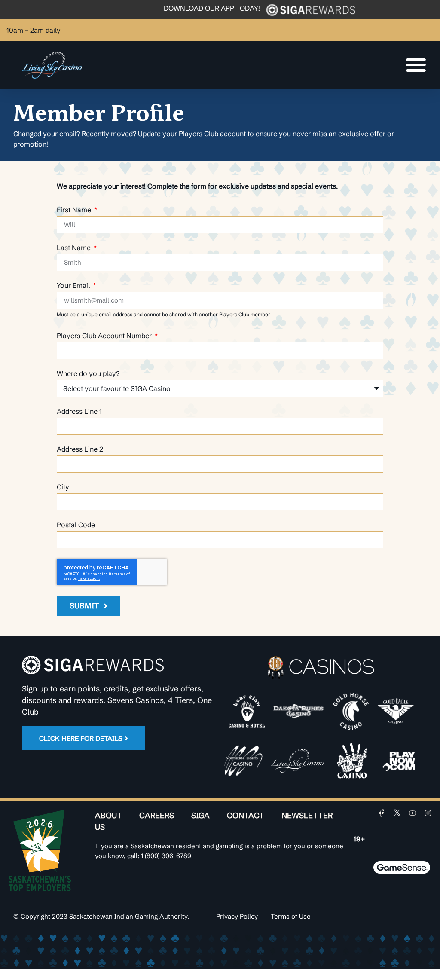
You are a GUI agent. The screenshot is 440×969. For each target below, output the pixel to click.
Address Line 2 (80, 449)
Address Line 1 (79, 412)
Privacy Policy (237, 916)
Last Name (74, 248)
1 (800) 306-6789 (166, 856)
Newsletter (307, 815)
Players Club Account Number (105, 336)
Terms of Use (291, 916)
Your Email (74, 286)
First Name (75, 210)
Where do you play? (88, 374)
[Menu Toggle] (416, 65)
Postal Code (76, 525)
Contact (245, 815)
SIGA (200, 815)
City (63, 487)
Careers (156, 815)
